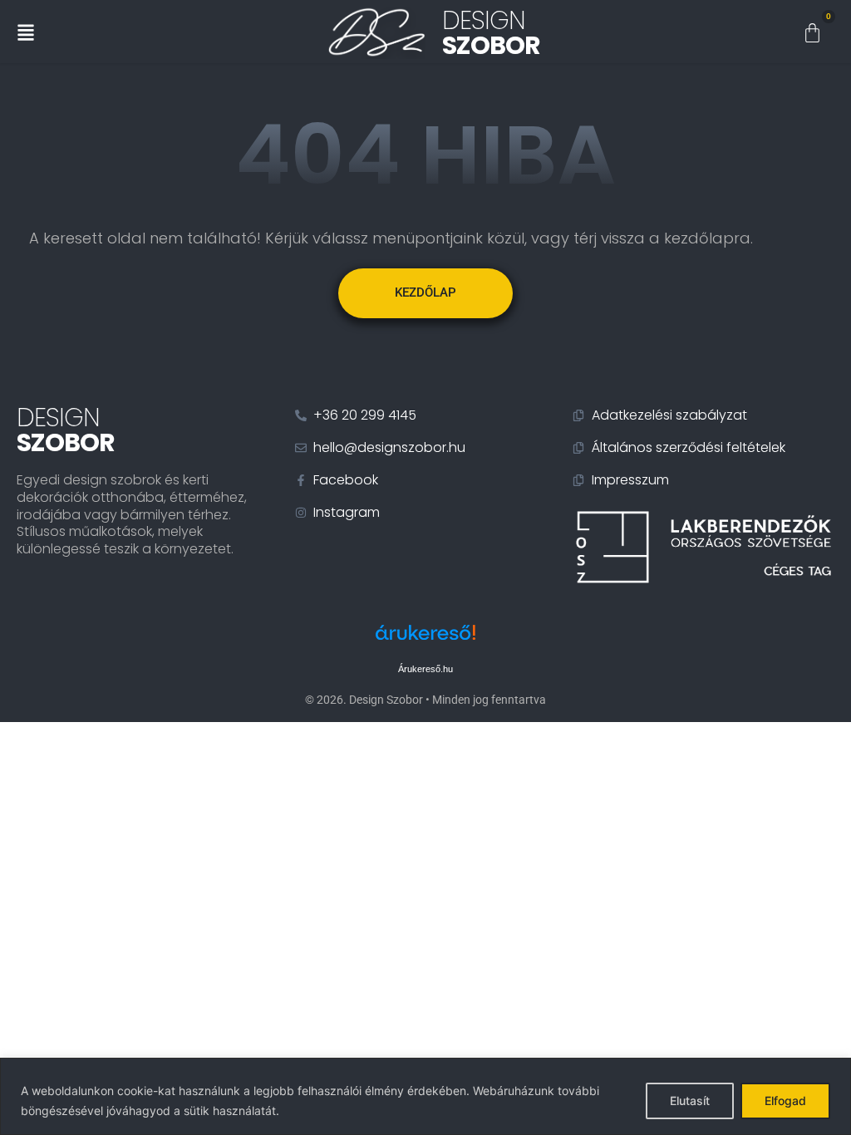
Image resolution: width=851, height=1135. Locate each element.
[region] (425, 1096)
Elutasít (690, 1100)
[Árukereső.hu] (425, 641)
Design (491, 32)
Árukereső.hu (425, 669)
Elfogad (785, 1100)
